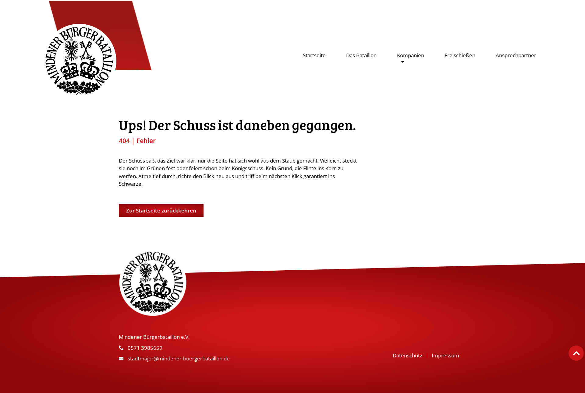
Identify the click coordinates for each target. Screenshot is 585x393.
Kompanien (410, 55)
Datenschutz (407, 355)
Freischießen (460, 55)
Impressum (445, 355)
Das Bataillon (361, 55)
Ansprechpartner (516, 55)
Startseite (314, 55)
